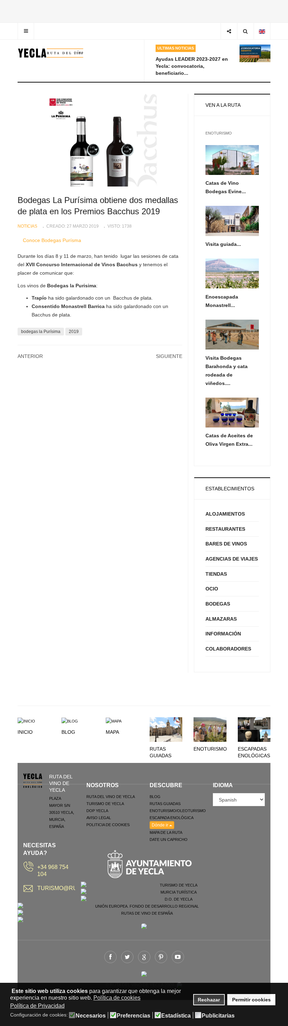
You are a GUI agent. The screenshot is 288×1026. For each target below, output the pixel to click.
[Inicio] (26, 721)
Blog (68, 732)
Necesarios (91, 1016)
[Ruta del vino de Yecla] (51, 53)
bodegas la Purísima (40, 331)
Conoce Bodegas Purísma (52, 240)
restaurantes (225, 529)
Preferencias (133, 1016)
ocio (211, 589)
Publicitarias (218, 1016)
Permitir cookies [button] (251, 999)
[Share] (229, 31)
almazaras (221, 619)
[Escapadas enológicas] (254, 729)
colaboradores (228, 649)
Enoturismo (210, 749)
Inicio (25, 732)
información (223, 633)
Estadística (176, 1016)
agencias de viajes (231, 559)
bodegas (217, 604)
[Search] (245, 31)
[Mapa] (114, 721)
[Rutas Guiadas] (166, 729)
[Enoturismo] (210, 729)
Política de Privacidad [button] (37, 1006)
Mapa (112, 732)
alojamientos (225, 514)
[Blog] (69, 721)
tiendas (216, 574)
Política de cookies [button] (116, 998)
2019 (74, 331)
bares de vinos (226, 544)
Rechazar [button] (209, 999)
